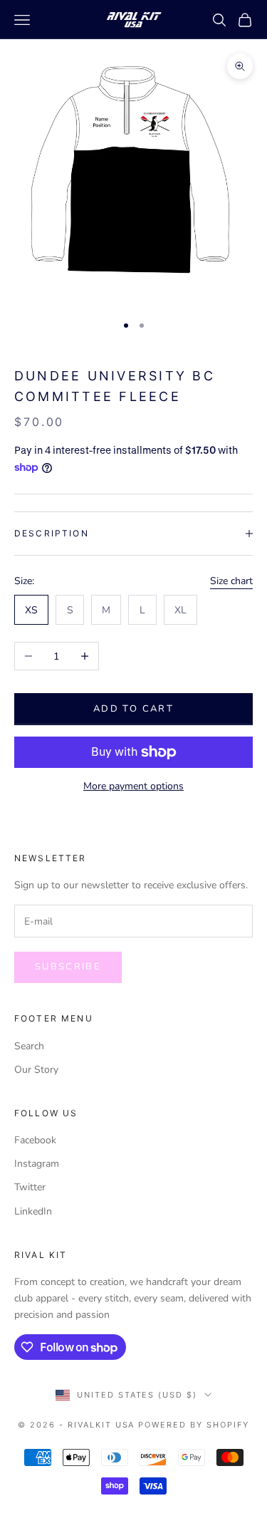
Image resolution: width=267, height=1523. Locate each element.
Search (29, 1046)
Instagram (36, 1163)
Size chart (231, 581)
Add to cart (133, 708)
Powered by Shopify (193, 1425)
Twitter (30, 1187)
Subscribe (68, 966)
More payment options (133, 786)
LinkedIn (33, 1211)
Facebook (35, 1140)
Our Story (36, 1069)
